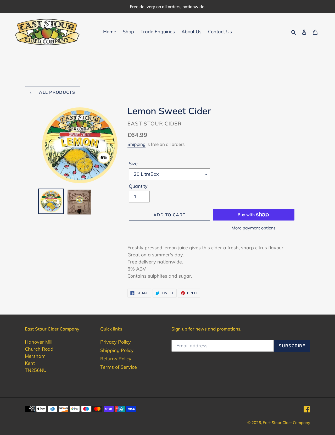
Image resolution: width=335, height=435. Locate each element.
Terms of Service (118, 367)
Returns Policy (115, 359)
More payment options (254, 227)
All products (56, 92)
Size (133, 164)
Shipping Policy (117, 350)
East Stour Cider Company (286, 422)
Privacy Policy (115, 342)
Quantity (138, 186)
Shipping (136, 144)
